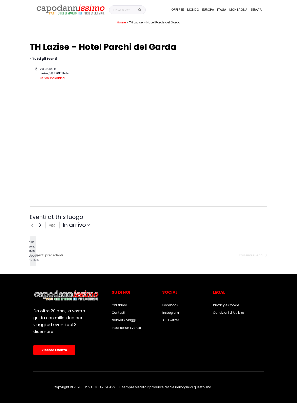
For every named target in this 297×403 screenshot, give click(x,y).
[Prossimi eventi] (40, 225)
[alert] (33, 251)
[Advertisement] (89, 113)
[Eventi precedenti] (32, 225)
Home (121, 22)
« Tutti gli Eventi (43, 58)
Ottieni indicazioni (52, 78)
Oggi (52, 225)
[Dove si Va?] (139, 10)
